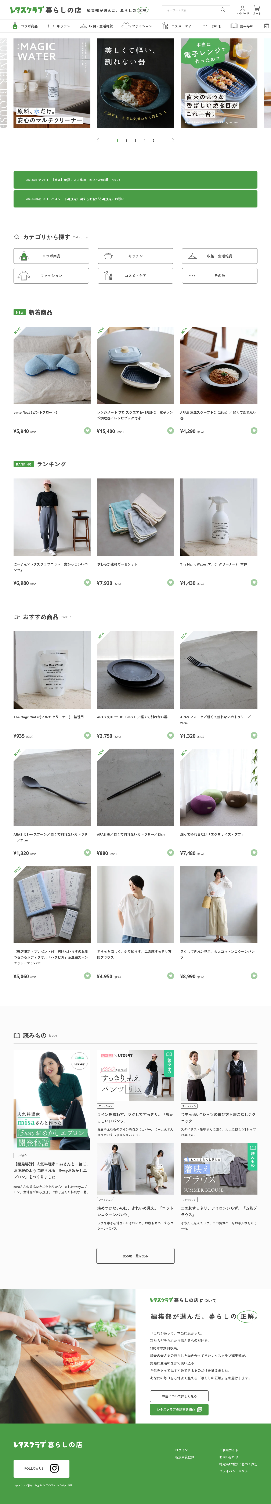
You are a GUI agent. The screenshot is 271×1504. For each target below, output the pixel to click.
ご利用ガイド (228, 1450)
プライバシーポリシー (235, 1471)
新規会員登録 (184, 1457)
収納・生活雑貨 (219, 255)
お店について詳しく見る (179, 1396)
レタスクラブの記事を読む (176, 1409)
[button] (100, 140)
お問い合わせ (228, 1457)
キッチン (135, 255)
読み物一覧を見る (135, 1256)
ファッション (51, 275)
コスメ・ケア (135, 275)
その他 (219, 275)
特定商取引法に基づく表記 (238, 1464)
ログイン (181, 1450)
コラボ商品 (51, 255)
